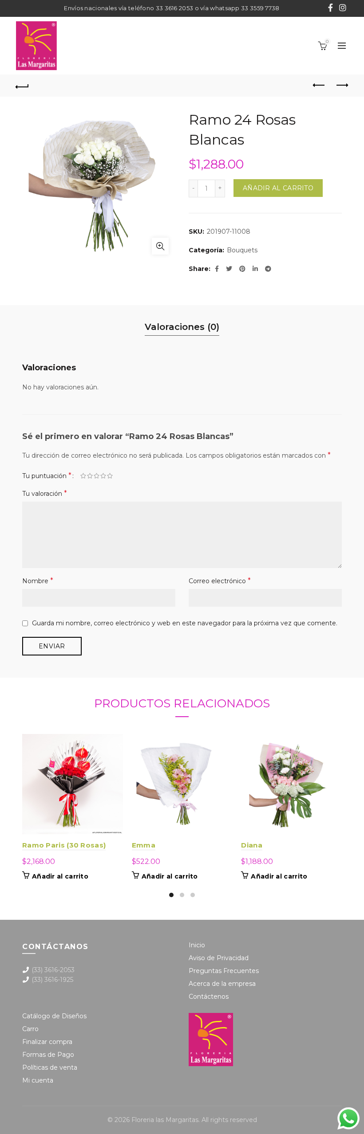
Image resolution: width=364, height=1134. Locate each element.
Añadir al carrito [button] (60, 876)
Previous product (320, 85)
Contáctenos (209, 997)
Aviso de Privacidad (219, 958)
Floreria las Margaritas (164, 1120)
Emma (143, 845)
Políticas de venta (49, 1067)
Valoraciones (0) (182, 327)
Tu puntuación (46, 475)
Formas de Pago (48, 1055)
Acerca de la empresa (222, 984)
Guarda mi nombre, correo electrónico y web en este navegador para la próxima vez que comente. (184, 623)
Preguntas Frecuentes (224, 971)
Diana (251, 845)
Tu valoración (44, 493)
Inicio (197, 945)
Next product (342, 85)
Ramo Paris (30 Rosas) (64, 845)
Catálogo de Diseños (54, 1016)
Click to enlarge (160, 246)
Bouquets (242, 250)
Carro (30, 1029)
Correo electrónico (220, 581)
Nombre (37, 581)
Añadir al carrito (278, 188)
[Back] (23, 85)
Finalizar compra (47, 1042)
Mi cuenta (37, 1080)
